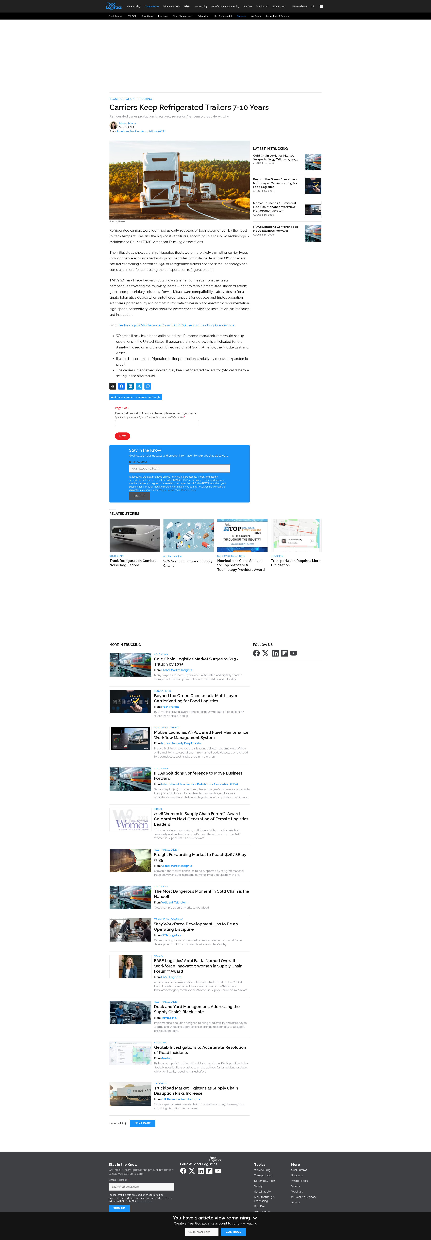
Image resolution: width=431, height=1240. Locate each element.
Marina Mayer (127, 123)
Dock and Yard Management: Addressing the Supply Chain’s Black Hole (197, 1009)
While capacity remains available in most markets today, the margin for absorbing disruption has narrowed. (199, 1106)
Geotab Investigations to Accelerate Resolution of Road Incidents (200, 1050)
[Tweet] (139, 386)
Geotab (166, 1058)
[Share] (121, 386)
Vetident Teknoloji (173, 902)
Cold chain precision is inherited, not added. (181, 907)
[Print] (112, 386)
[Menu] (321, 6)
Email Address (139, 461)
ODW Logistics (171, 935)
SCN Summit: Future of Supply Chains (187, 563)
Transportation (122, 98)
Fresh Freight (170, 706)
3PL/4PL (158, 956)
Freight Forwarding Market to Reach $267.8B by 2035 (200, 857)
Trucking (145, 98)
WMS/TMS (160, 1042)
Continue (233, 1231)
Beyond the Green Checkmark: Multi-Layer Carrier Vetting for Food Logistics (275, 183)
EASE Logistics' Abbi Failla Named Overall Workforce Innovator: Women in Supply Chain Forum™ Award (198, 966)
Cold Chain (116, 556)
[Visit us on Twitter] (266, 653)
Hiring (158, 809)
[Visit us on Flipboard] (284, 653)
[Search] (312, 6)
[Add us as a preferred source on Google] (147, 386)
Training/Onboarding (168, 919)
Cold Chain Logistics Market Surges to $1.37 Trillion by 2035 (275, 157)
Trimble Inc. (169, 1017)
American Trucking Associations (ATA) (141, 131)
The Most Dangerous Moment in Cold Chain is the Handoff (201, 894)
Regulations (162, 691)
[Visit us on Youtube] (293, 653)
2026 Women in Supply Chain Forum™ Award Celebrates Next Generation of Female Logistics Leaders (201, 819)
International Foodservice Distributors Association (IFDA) (199, 784)
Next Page (143, 1123)
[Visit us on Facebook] (256, 653)
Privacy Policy (188, 490)
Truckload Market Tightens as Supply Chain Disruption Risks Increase (196, 1091)
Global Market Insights (176, 670)
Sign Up (139, 496)
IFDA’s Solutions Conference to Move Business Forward (275, 228)
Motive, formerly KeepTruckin (181, 743)
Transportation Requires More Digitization (296, 563)
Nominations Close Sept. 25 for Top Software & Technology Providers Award (241, 565)
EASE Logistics (171, 977)
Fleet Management (166, 727)
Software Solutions (231, 556)
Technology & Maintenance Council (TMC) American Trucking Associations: (176, 325)
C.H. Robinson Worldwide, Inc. (181, 1099)
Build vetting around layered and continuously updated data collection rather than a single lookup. (199, 713)
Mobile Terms (166, 490)
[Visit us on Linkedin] (275, 653)
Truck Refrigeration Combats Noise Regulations (133, 563)
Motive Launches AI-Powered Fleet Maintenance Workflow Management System (274, 206)
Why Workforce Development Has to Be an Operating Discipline (196, 926)
